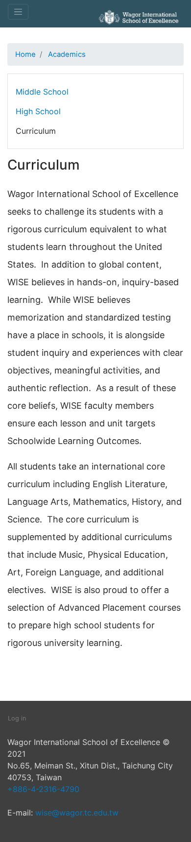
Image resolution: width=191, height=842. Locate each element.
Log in (17, 718)
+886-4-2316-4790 (43, 789)
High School (38, 111)
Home (25, 54)
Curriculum (36, 131)
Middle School (42, 92)
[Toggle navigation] (18, 12)
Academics (67, 54)
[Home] (137, 31)
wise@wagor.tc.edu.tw (77, 812)
